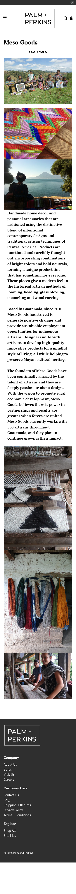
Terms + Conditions (17, 815)
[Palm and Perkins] (38, 18)
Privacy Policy (13, 810)
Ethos (8, 769)
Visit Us (9, 774)
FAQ (7, 800)
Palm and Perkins (23, 853)
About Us (10, 764)
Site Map (10, 835)
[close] (72, 2)
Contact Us (11, 795)
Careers (9, 779)
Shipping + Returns (17, 805)
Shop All (10, 830)
